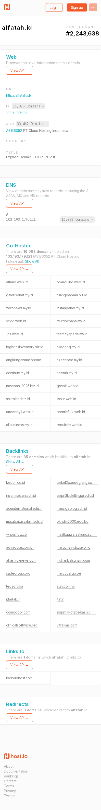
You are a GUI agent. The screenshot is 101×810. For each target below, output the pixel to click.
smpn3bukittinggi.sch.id (75, 495)
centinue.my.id (17, 373)
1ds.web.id (14, 334)
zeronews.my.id (18, 308)
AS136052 (14, 130)
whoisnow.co (16, 534)
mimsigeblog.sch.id (72, 508)
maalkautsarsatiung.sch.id (77, 534)
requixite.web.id (69, 425)
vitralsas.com (67, 625)
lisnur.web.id (66, 399)
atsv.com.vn (66, 586)
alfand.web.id (17, 282)
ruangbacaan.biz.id (72, 295)
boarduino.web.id (71, 282)
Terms (9, 786)
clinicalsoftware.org (22, 625)
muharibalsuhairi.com (73, 560)
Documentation (16, 771)
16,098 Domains (28, 106)
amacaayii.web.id (20, 412)
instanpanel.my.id (70, 308)
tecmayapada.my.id (72, 334)
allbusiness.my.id (19, 425)
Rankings (11, 776)
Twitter (9, 796)
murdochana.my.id (71, 321)
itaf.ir (60, 599)
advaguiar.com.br (20, 547)
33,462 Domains (32, 124)
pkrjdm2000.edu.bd (72, 521)
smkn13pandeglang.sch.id (77, 482)
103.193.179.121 (17, 113)
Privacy (10, 791)
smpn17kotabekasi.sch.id (76, 612)
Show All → (34, 261)
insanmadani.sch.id (21, 495)
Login (54, 7)
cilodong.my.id (68, 347)
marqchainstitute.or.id (73, 547)
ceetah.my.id (67, 373)
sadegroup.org (18, 573)
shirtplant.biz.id (18, 399)
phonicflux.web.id (71, 412)
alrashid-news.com (21, 560)
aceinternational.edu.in (24, 508)
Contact (10, 781)
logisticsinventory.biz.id (24, 347)
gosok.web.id (67, 386)
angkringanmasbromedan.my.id (31, 360)
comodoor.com (18, 612)
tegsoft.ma (14, 586)
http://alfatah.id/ (18, 95)
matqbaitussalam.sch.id (24, 521)
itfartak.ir (13, 599)
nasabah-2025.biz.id (22, 386)
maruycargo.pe (69, 573)
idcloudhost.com (19, 678)
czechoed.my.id (69, 360)
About (8, 766)
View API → (19, 70)
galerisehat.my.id (19, 295)
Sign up (77, 7)
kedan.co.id (15, 482)
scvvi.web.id (16, 321)
